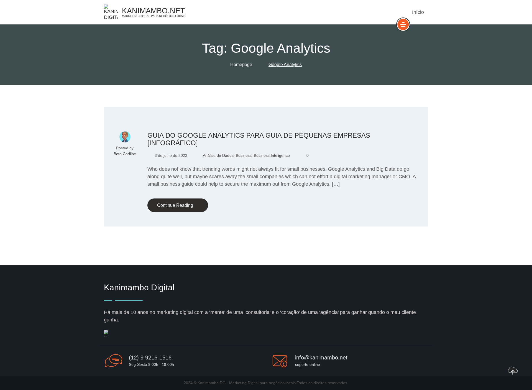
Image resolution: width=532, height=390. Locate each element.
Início (418, 12)
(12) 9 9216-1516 (150, 357)
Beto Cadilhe (125, 154)
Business (244, 155)
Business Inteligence (272, 155)
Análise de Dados (218, 155)
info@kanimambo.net (321, 357)
